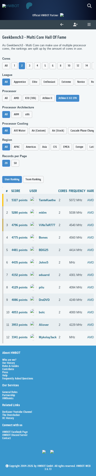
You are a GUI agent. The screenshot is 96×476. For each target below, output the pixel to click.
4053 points (19, 312)
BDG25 (43, 250)
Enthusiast (49, 82)
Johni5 (43, 262)
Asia (44, 147)
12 (78, 65)
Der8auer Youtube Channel (17, 412)
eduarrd (44, 275)
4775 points (19, 237)
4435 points (19, 262)
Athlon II (47, 98)
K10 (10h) (30, 98)
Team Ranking (33, 179)
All (6, 65)
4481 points (19, 250)
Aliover (44, 324)
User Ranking (12, 179)
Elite (34, 82)
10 (69, 65)
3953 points (19, 324)
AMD (16, 98)
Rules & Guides (10, 366)
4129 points (19, 287)
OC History (8, 418)
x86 (27, 114)
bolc (42, 312)
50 (15, 163)
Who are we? (9, 360)
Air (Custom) (39, 130)
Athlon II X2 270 (67, 98)
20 (6, 163)
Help (4, 375)
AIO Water (19, 130)
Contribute (8, 369)
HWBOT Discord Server (14, 435)
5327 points (19, 200)
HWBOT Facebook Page (15, 432)
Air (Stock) (58, 130)
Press (5, 372)
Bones (43, 237)
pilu (41, 287)
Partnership (8, 395)
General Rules (9, 392)
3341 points (19, 337)
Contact (6, 438)
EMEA (66, 147)
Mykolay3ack (47, 337)
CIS (55, 147)
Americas (31, 147)
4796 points (19, 225)
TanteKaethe (47, 200)
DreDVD (44, 300)
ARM (16, 114)
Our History (8, 363)
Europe (79, 147)
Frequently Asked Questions (17, 378)
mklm (43, 212)
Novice (81, 82)
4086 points (19, 300)
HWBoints (7, 398)
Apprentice (20, 82)
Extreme (66, 82)
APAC (17, 147)
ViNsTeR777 (47, 225)
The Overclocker (11, 415)
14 (86, 65)
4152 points (19, 275)
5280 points (19, 212)
